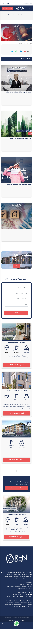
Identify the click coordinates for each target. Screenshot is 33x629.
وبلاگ (21, 15)
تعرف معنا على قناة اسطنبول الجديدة (19, 184)
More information (16, 488)
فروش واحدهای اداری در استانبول (21, 606)
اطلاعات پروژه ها (12, 15)
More (16, 266)
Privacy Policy (11, 620)
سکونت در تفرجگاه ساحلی (16, 342)
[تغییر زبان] (8, 3)
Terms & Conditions (20, 620)
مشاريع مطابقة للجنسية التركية (22, 257)
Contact (8, 596)
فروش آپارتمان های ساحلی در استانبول (20, 600)
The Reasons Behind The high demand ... (18, 92)
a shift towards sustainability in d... (20, 138)
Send (16, 312)
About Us (28, 596)
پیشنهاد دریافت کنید (7, 8)
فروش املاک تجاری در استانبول (12, 604)
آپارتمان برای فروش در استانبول (16, 514)
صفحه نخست (28, 15)
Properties (20, 596)
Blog (14, 596)
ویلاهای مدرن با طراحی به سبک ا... (16, 391)
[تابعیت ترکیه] (28, 326)
